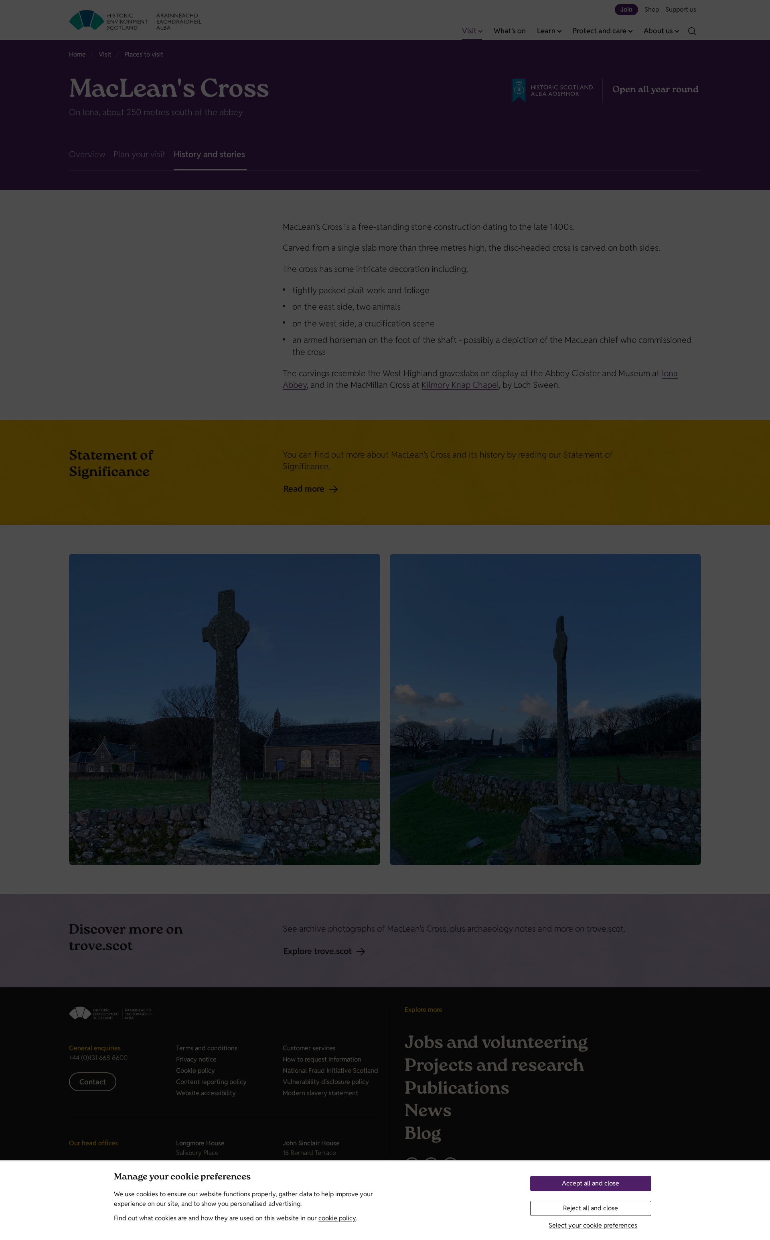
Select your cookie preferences (593, 1225)
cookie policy (337, 1218)
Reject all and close (590, 1208)
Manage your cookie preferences (182, 1177)
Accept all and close (590, 1183)
